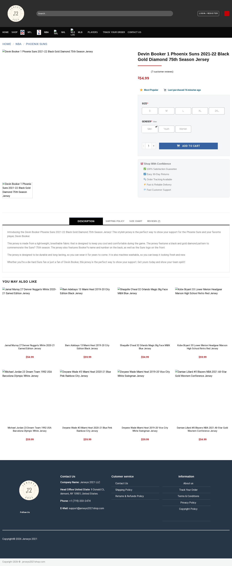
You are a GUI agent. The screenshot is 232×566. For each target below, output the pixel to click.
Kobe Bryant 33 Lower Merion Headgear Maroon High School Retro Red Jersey (202, 347)
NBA (18, 44)
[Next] (126, 115)
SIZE (145, 103)
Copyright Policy (188, 508)
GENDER (147, 121)
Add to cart (191, 145)
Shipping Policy (123, 489)
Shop (15, 32)
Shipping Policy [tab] (115, 221)
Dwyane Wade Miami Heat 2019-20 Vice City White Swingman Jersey (145, 429)
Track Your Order (188, 489)
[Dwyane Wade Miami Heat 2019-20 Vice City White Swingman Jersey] (145, 397)
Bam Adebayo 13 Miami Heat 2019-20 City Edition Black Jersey (87, 347)
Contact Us (121, 483)
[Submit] (170, 13)
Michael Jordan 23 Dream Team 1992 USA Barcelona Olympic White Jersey (29, 429)
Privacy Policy (188, 502)
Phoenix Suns (36, 44)
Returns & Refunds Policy (129, 496)
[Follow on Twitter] (34, 512)
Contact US (134, 32)
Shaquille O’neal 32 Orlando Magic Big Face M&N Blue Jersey (145, 347)
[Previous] (9, 115)
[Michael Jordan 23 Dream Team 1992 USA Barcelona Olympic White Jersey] (29, 397)
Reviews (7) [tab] (153, 221)
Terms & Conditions (188, 496)
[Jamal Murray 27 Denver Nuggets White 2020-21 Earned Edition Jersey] (29, 314)
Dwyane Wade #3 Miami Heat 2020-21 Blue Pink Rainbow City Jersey (87, 429)
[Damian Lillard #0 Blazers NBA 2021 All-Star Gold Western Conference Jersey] (202, 397)
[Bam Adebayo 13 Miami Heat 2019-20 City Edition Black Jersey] (87, 314)
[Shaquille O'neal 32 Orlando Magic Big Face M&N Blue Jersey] (145, 314)
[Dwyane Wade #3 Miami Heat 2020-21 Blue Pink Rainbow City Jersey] (87, 397)
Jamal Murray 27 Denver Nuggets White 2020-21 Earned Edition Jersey (30, 347)
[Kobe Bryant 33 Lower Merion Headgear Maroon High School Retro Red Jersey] (202, 314)
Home (5, 32)
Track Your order (114, 32)
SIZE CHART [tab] (135, 221)
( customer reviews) (162, 71)
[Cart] (226, 13)
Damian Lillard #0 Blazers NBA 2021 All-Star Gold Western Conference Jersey (202, 429)
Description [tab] (86, 221)
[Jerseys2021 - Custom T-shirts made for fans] (17, 13)
